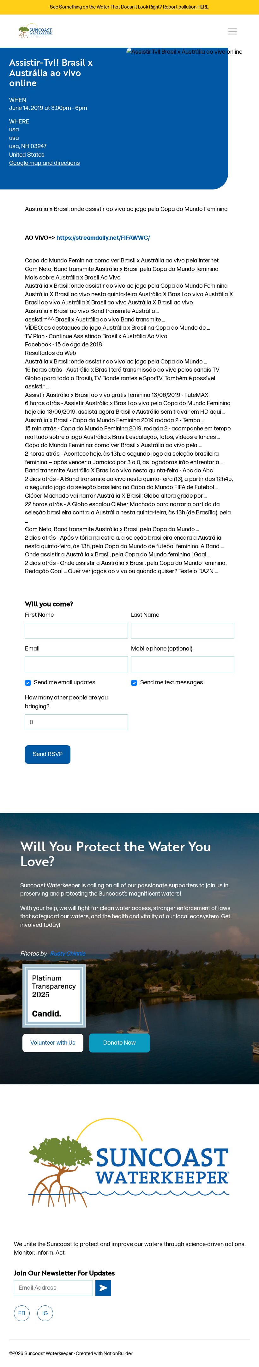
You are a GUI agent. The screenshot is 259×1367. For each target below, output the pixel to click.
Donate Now (119, 1042)
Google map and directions (44, 163)
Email (32, 648)
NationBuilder (118, 1354)
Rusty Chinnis (67, 953)
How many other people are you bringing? (66, 702)
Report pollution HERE (185, 7)
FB (21, 1313)
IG (45, 1313)
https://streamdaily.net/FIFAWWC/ (103, 238)
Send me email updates (64, 682)
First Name (39, 615)
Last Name (145, 615)
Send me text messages (171, 682)
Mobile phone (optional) (161, 648)
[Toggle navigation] (232, 31)
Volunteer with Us (52, 1042)
